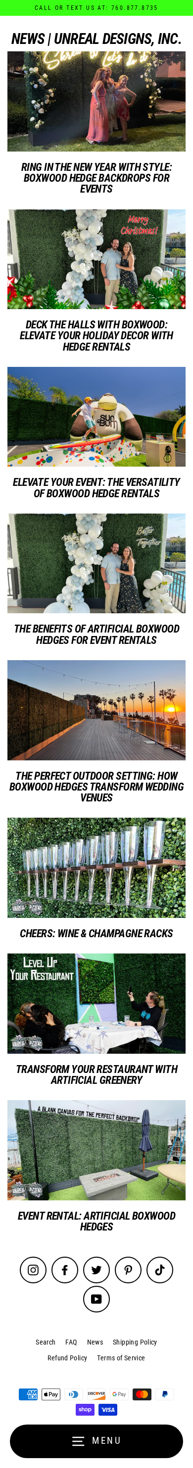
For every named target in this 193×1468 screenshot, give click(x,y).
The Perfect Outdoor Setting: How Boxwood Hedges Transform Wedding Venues (96, 786)
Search (45, 1342)
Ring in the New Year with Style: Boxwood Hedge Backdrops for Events (96, 178)
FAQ (71, 1342)
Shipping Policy (135, 1342)
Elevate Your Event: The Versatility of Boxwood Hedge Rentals (96, 487)
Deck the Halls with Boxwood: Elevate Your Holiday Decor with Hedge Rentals (96, 335)
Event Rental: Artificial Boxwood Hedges (96, 1221)
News (95, 1342)
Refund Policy (67, 1358)
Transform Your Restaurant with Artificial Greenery (96, 1074)
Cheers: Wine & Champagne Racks (96, 933)
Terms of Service (121, 1358)
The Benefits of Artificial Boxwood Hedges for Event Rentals (96, 634)
